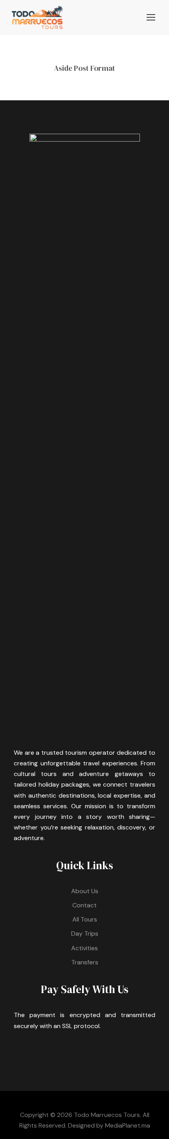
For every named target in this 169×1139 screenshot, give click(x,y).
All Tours (84, 919)
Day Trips (84, 933)
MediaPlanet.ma (127, 1125)
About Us (84, 891)
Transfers (84, 962)
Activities (84, 948)
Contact (84, 905)
